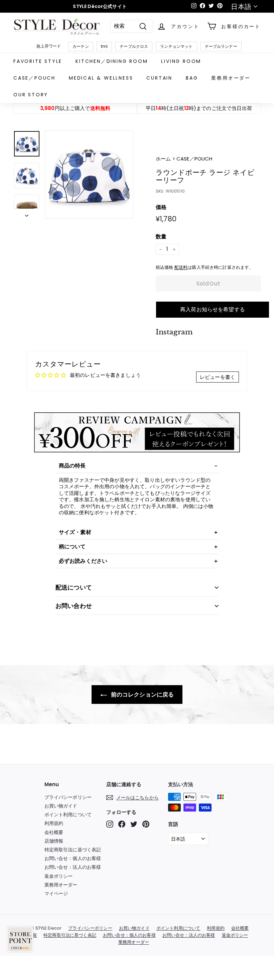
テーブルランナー (221, 46)
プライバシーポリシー (68, 797)
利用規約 (53, 823)
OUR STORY (30, 94)
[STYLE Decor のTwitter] (133, 824)
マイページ (56, 893)
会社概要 (53, 832)
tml (104, 46)
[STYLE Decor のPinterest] (145, 824)
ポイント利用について (68, 814)
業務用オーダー (231, 78)
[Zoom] (89, 174)
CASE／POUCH (34, 78)
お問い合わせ (73, 606)
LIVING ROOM (181, 61)
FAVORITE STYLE (37, 61)
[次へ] (26, 214)
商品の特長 (72, 465)
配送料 (180, 267)
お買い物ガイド (61, 806)
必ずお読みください (83, 561)
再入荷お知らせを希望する (212, 309)
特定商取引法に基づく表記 (72, 849)
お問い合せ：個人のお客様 (72, 858)
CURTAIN (159, 78)
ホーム (164, 158)
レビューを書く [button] (217, 377)
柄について (72, 546)
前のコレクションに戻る (142, 695)
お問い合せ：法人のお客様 (72, 867)
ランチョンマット (176, 46)
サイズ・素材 (75, 532)
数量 (161, 236)
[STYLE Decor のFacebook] (121, 824)
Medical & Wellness (101, 78)
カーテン (81, 46)
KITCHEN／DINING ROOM (112, 61)
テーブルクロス (134, 46)
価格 (161, 207)
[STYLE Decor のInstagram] (109, 824)
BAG (192, 78)
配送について (73, 587)
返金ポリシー (58, 876)
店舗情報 (53, 841)
